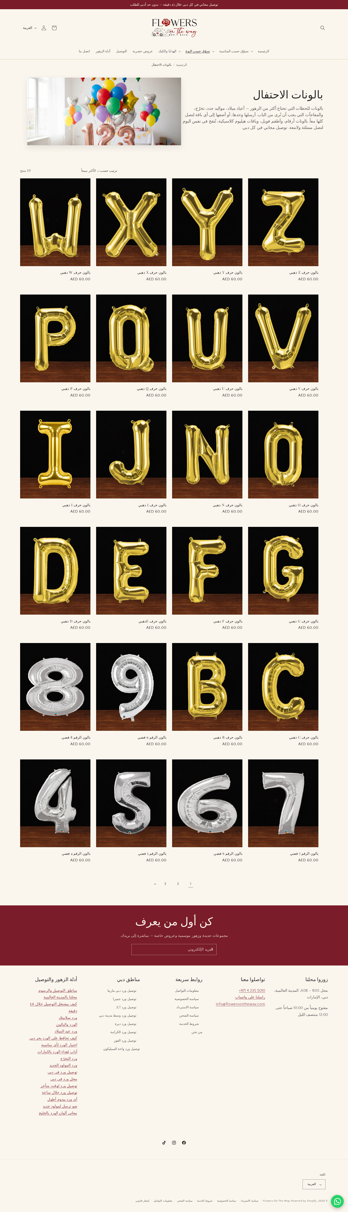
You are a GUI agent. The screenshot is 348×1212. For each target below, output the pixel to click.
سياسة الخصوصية (186, 999)
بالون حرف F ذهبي (227, 621)
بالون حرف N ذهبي (227, 505)
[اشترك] (211, 949)
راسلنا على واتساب (250, 997)
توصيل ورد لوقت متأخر (58, 1086)
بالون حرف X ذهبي (151, 272)
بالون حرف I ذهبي (76, 505)
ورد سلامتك (68, 1017)
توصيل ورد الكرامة (123, 1032)
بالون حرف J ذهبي (152, 505)
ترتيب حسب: (108, 171)
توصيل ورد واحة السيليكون (121, 1049)
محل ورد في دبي (63, 1079)
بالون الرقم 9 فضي (152, 737)
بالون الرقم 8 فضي (76, 737)
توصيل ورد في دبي (62, 1072)
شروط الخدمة (189, 1024)
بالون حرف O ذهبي (303, 505)
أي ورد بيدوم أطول (62, 1099)
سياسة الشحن (189, 1016)
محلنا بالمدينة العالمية (60, 997)
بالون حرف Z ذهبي (303, 272)
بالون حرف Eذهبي (152, 621)
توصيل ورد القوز (125, 1040)
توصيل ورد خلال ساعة (59, 1092)
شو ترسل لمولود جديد (60, 1106)
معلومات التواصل (187, 990)
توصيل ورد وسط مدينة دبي (117, 1016)
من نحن (197, 1032)
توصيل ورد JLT (126, 1007)
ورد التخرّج (68, 1058)
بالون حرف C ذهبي (303, 737)
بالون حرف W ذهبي (75, 272)
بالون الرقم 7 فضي (304, 853)
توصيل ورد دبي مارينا (121, 990)
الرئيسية (181, 64)
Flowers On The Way (276, 1201)
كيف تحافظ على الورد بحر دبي (53, 1038)
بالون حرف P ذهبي (75, 388)
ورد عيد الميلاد (66, 1031)
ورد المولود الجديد (63, 1065)
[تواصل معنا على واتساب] (337, 1201)
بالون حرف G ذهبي (303, 621)
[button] (322, 28)
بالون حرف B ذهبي (227, 737)
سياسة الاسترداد (187, 1007)
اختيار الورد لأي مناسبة (59, 1045)
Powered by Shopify (304, 1201)
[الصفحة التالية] (155, 884)
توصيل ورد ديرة (125, 1024)
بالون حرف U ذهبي (227, 388)
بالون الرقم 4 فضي (76, 853)
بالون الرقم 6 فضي (228, 853)
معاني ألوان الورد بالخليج (58, 1113)
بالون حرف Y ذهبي (227, 272)
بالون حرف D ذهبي (75, 621)
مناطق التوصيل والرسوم (57, 990)
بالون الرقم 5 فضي (152, 853)
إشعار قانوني (142, 1200)
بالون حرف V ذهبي (303, 388)
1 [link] (191, 884)
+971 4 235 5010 (252, 990)
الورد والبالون (66, 1024)
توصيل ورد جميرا (124, 999)
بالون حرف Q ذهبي (151, 388)
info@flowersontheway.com (240, 1004)
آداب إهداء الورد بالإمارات (57, 1051)
